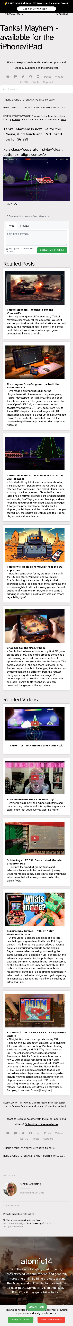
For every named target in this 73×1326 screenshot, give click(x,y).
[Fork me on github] (38, 76)
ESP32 (24, 82)
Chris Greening (34, 1223)
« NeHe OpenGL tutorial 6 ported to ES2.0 (29, 100)
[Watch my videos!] (8, 76)
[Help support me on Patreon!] (16, 76)
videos (42, 1274)
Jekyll (31, 1214)
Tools (35, 82)
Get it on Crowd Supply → (36, 8)
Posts (47, 76)
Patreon (16, 119)
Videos (59, 76)
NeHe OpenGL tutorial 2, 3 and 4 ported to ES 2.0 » (34, 107)
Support (48, 82)
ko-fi (63, 119)
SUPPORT (14, 116)
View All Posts (14, 13)
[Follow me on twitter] (23, 76)
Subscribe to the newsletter (41, 68)
